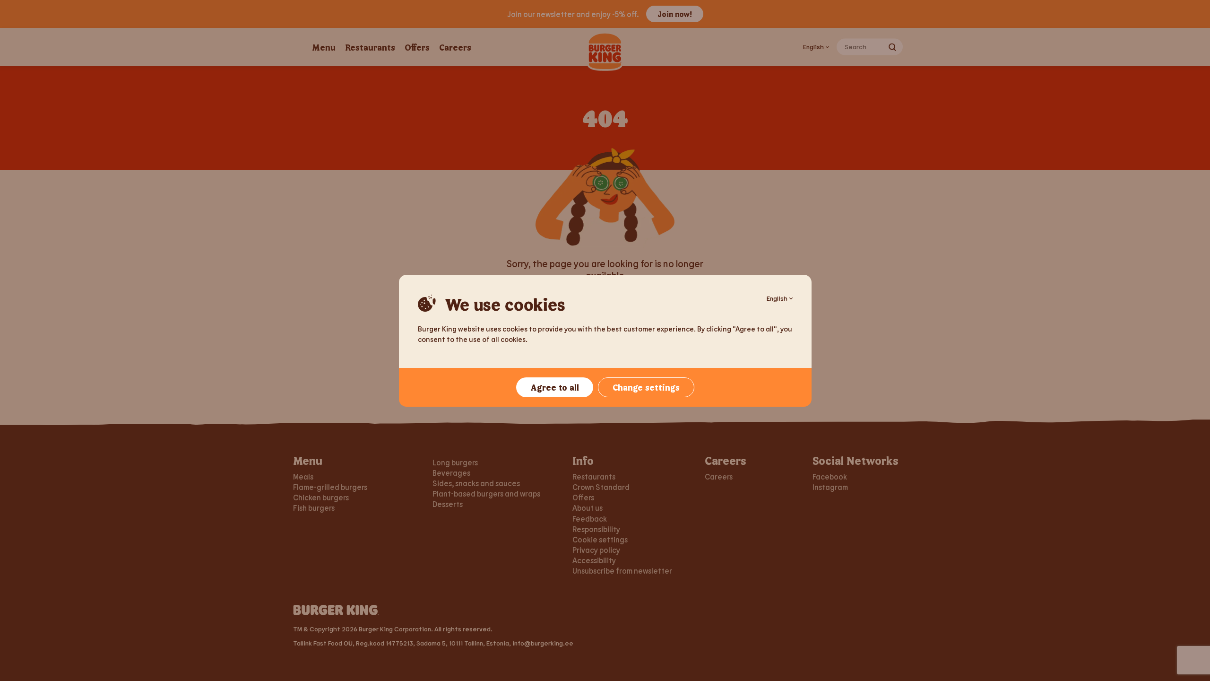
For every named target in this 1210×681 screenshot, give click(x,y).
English (777, 298)
